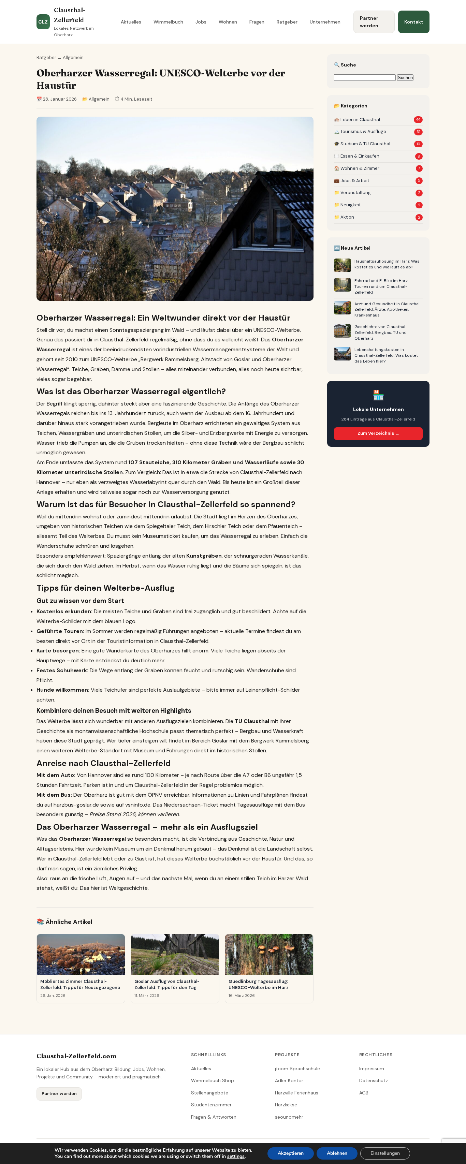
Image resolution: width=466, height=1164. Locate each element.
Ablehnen (337, 1153)
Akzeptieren (291, 1153)
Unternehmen (325, 22)
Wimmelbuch (168, 22)
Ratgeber (287, 22)
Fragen (256, 22)
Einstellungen (385, 1153)
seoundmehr (289, 1117)
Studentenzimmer (211, 1105)
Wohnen (228, 22)
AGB (363, 1093)
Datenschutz (373, 1080)
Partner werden (369, 22)
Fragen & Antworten (213, 1117)
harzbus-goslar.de (76, 804)
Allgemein (73, 57)
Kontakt (413, 22)
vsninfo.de (137, 804)
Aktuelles (131, 22)
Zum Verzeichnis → (378, 433)
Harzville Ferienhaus (296, 1093)
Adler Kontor (289, 1080)
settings (236, 1156)
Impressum (371, 1068)
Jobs (200, 22)
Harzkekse (286, 1105)
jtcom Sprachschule (297, 1068)
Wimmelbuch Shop (212, 1080)
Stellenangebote (209, 1093)
